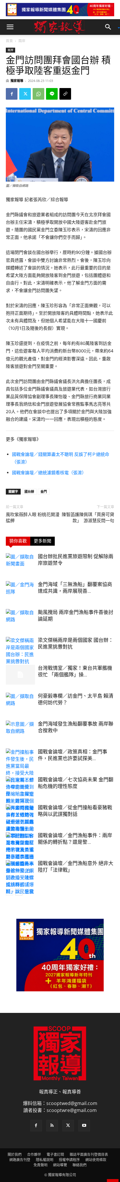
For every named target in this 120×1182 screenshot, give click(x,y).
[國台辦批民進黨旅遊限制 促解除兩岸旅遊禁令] (20, 563)
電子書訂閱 (55, 1154)
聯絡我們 (80, 1165)
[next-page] (18, 892)
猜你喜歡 (18, 541)
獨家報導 (16, 80)
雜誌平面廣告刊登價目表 (89, 1154)
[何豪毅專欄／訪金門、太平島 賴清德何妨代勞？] (20, 703)
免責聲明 (40, 1165)
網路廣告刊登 (19, 1159)
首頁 (9, 40)
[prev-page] (9, 892)
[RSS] (52, 1125)
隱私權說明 (44, 1159)
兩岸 (21, 40)
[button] (10, 27)
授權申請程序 (69, 1159)
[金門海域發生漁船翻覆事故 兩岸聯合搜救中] (20, 731)
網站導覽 (60, 1165)
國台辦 (29, 491)
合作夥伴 (34, 1154)
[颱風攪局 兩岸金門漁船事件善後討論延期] (20, 619)
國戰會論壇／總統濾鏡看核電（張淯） (49, 472)
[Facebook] (11, 94)
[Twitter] (25, 94)
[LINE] (52, 94)
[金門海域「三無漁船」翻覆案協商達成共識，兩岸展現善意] (20, 591)
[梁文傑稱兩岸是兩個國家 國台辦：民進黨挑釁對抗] (20, 651)
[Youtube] (84, 1125)
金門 (43, 491)
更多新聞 (42, 541)
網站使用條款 (95, 1159)
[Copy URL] (65, 94)
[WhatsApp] (38, 94)
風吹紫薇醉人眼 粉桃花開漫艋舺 (32, 517)
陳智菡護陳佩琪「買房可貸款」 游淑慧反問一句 (88, 517)
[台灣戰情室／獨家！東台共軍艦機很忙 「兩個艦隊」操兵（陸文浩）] (20, 675)
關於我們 (15, 1154)
